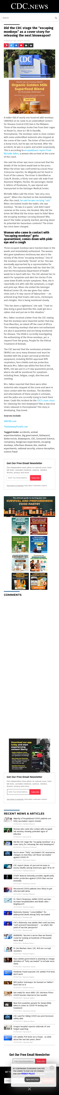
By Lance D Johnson (30, 847)
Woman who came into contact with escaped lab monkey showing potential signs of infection (32, 831)
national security (26, 448)
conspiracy (9, 442)
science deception (45, 448)
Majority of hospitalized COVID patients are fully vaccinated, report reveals (32, 819)
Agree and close (32, 1079)
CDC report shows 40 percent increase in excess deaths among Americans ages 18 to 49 (33, 866)
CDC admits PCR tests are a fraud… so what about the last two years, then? (32, 1038)
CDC (33, 438)
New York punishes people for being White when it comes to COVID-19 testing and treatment (32, 1005)
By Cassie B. (27, 837)
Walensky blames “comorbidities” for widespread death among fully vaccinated (31, 913)
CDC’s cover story (45, 400)
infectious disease (23, 445)
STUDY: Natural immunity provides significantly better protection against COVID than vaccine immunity (33, 878)
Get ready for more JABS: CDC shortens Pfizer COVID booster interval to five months (33, 993)
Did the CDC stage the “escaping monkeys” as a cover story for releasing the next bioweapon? (34, 843)
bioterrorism (10, 438)
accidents (25, 432)
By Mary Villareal (29, 824)
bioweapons (24, 438)
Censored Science (45, 438)
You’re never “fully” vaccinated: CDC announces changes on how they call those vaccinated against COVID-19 (34, 855)
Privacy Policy (28, 1074)
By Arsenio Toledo (29, 860)
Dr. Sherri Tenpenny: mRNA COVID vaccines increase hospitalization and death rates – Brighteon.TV (32, 901)
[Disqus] (29, 633)
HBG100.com (10, 421)
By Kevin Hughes (28, 907)
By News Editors (28, 943)
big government (30, 435)
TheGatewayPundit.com (16, 426)
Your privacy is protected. (15, 485)
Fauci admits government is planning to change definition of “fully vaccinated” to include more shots (34, 961)
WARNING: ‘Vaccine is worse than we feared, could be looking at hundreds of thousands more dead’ (32, 937)
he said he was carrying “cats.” (35, 200)
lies (35, 445)
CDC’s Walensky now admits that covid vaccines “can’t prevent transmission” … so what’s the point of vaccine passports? (34, 925)
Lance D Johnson (23, 41)
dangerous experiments (28, 442)
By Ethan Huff (27, 917)
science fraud (11, 451)
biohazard (44, 435)
